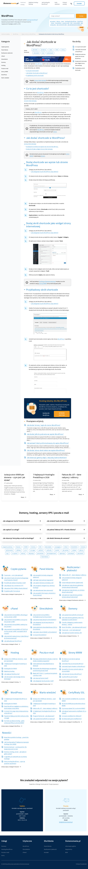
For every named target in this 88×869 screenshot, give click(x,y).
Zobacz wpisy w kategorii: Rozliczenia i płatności (71, 600)
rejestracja (62, 553)
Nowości (6, 732)
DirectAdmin (58, 23)
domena (83, 547)
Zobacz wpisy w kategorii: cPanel (9, 644)
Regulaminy (68, 849)
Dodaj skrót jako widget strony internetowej (39, 149)
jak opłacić (53, 21)
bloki (57, 49)
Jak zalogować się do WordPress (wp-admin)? (44, 171)
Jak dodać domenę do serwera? (58, 538)
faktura (58, 21)
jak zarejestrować (51, 553)
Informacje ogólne (70, 846)
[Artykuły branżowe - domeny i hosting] (34, 692)
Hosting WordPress (6, 849)
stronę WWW (43, 283)
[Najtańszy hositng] (47, 59)
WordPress (80, 21)
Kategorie (5, 41)
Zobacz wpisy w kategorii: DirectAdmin (40, 638)
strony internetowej (40, 80)
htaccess (18, 547)
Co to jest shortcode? (32, 70)
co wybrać (14, 553)
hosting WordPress (32, 20)
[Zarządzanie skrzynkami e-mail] (34, 652)
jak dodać (35, 49)
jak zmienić (80, 553)
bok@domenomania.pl (66, 822)
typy (7, 553)
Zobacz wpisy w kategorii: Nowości (10, 767)
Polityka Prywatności (81, 864)
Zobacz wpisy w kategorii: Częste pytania (11, 594)
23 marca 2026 (65, 480)
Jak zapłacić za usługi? (11, 529)
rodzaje (74, 550)
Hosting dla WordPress (46, 414)
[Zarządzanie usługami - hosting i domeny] (34, 569)
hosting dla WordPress (71, 21)
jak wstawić (50, 53)
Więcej (22, 497)
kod (43, 53)
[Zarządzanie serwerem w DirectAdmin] (34, 608)
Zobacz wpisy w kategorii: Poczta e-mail (40, 684)
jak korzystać (9, 550)
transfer (57, 550)
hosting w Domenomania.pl (47, 281)
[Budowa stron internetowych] (63, 652)
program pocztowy (7, 547)
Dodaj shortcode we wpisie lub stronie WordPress (80, 56)
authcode (49, 550)
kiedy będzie (48, 547)
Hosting (3, 65)
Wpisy (50, 49)
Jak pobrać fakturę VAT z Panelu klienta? (61, 529)
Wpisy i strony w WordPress (29, 34)
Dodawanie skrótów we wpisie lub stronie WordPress (42, 146)
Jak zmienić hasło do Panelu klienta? (60, 521)
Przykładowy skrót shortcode (35, 75)
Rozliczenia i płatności (7, 53)
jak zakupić (71, 553)
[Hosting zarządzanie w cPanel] (5, 608)
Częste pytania (5, 47)
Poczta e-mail (4, 68)
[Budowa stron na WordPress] (5, 692)
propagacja (58, 547)
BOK (66, 852)
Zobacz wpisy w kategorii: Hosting (10, 682)
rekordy (23, 553)
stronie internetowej (30, 101)
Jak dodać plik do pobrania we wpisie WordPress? (45, 434)
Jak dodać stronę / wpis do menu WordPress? (43, 425)
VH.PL (3, 855)
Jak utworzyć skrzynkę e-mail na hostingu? (18, 538)
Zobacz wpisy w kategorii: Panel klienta (40, 598)
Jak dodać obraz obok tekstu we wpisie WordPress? (46, 450)
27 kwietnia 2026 (8, 483)
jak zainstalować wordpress (75, 25)
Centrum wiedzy (23, 3)
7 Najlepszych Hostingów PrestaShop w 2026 (43, 476)
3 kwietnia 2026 (37, 480)
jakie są (81, 550)
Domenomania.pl (24, 864)
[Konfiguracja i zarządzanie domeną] (63, 608)
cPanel (52, 23)
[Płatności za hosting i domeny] (62, 568)
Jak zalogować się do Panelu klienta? (16, 521)
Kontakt (79, 3)
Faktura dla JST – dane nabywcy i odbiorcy (71, 476)
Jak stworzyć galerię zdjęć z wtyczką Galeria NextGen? (47, 457)
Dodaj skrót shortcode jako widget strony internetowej (81, 63)
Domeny (3, 62)
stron (55, 132)
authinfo (41, 550)
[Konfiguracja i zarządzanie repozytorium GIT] (5, 652)
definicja (18, 550)
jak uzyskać (65, 550)
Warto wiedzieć (5, 78)
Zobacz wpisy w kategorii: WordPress (10, 726)
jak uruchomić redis (62, 25)
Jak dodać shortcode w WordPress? (37, 73)
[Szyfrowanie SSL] (63, 692)
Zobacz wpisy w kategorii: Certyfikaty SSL (69, 722)
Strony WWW (4, 71)
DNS (71, 23)
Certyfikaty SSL (76, 692)
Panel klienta (4, 50)
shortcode (36, 53)
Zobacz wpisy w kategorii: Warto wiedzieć (40, 722)
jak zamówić (40, 553)
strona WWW (76, 23)
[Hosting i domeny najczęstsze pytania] (5, 569)
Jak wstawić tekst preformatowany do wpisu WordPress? (48, 443)
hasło (62, 21)
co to (25, 550)
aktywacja (31, 553)
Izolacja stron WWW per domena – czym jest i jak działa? (14, 477)
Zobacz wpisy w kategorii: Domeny (68, 636)
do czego (32, 550)
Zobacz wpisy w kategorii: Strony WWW (69, 680)
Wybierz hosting (62, 414)
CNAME (26, 547)
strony (63, 49)
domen (43, 156)
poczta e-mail (66, 23)
